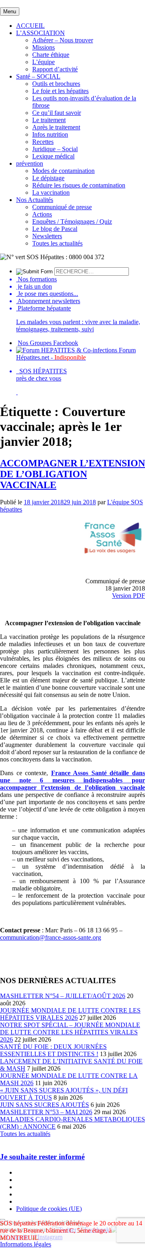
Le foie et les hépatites (60, 90)
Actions (42, 214)
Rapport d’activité (55, 69)
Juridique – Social (55, 149)
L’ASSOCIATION (40, 32)
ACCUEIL (30, 25)
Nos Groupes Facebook (48, 342)
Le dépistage (48, 178)
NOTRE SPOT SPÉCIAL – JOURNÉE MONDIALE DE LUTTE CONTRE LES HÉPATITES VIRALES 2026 (70, 1032)
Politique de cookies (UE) (49, 1208)
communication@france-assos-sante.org (50, 937)
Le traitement (49, 119)
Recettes (43, 141)
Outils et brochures (56, 83)
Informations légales (25, 1244)
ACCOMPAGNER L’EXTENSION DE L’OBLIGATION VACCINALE (72, 474)
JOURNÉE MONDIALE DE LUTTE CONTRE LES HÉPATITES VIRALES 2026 (70, 1014)
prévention (29, 163)
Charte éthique (50, 54)
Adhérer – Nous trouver (62, 40)
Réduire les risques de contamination (78, 185)
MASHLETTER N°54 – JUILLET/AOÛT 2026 (62, 995)
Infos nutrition (50, 134)
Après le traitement (56, 127)
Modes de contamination (63, 170)
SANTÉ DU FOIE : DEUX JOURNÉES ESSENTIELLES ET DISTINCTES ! (53, 1050)
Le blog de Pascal (54, 228)
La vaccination (51, 192)
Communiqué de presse (62, 207)
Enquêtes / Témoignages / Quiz (72, 221)
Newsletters (47, 236)
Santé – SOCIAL (38, 76)
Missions (43, 47)
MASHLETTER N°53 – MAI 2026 (46, 1112)
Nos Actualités (34, 199)
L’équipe (43, 61)
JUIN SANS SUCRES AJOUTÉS (44, 1104)
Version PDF (128, 595)
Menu (9, 11)
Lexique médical (53, 156)
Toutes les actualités (57, 243)
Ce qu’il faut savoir (56, 112)
